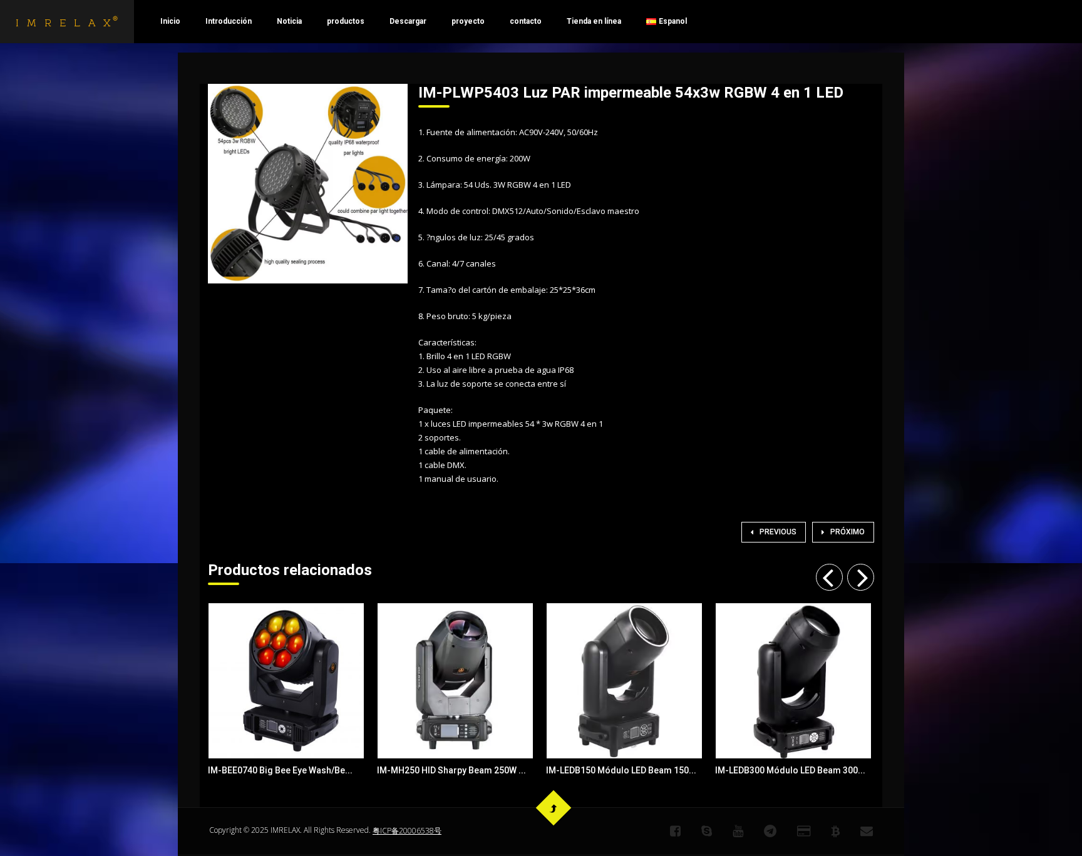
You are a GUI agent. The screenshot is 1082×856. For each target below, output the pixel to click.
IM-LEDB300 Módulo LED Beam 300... (790, 770)
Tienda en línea (594, 21)
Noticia (289, 21)
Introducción (228, 21)
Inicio (170, 21)
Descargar (407, 21)
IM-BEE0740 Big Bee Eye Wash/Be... (280, 770)
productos (345, 21)
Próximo (847, 531)
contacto (526, 21)
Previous (778, 531)
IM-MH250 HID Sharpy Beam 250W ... (451, 770)
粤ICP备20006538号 (407, 830)
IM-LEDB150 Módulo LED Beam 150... (621, 770)
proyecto (468, 21)
